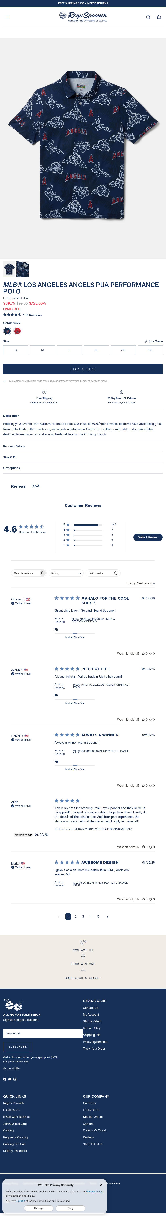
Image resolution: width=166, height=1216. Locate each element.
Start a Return (92, 1021)
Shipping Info (92, 1035)
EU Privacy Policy (110, 1183)
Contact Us (90, 1007)
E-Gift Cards (11, 1110)
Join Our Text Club (15, 1123)
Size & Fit (10, 457)
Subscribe (18, 1046)
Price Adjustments (95, 1042)
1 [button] (68, 916)
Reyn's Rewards (13, 1103)
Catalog (8, 1130)
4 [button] (91, 916)
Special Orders (93, 1117)
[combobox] (137, 583)
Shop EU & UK (92, 1144)
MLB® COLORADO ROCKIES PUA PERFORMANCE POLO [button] (101, 752)
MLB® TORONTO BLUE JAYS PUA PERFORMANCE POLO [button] (100, 686)
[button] (89, 525)
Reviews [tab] (18, 486)
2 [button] (76, 916)
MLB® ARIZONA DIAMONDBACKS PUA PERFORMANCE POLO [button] (93, 620)
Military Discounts (15, 1151)
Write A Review (147, 537)
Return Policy (91, 1028)
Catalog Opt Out (14, 1144)
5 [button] (98, 916)
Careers (88, 1123)
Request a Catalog (15, 1137)
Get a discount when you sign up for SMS (30, 1057)
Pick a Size (83, 369)
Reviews (88, 1137)
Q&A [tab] (35, 486)
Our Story (89, 1103)
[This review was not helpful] (150, 653)
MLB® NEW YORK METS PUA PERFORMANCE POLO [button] (103, 829)
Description (11, 416)
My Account (91, 1014)
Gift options (11, 468)
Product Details (14, 446)
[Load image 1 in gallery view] (83, 148)
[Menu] (6, 17)
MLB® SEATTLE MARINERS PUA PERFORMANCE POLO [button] (100, 884)
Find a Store (91, 1110)
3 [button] (83, 916)
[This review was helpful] (143, 653)
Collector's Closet (94, 1130)
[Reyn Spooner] (83, 17)
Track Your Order (94, 1048)
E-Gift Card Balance (16, 1117)
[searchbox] (25, 573)
